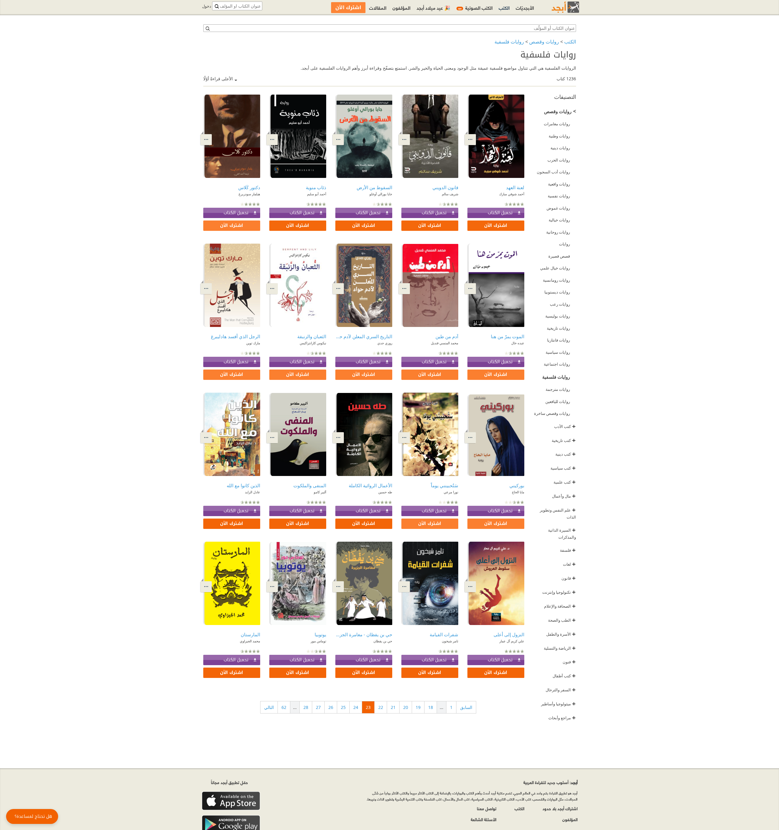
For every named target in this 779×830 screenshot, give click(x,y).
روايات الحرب (558, 160)
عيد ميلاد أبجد (433, 7)
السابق (466, 707)
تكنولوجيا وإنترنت (559, 592)
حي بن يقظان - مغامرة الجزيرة (363, 634)
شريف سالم (450, 194)
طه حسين (385, 492)
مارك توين (253, 343)
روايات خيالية (559, 220)
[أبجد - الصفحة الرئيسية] (557, 7)
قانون (568, 578)
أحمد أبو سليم (316, 194)
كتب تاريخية (564, 440)
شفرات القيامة (444, 634)
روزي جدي (384, 343)
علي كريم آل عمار (511, 641)
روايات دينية (560, 148)
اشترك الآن (495, 225)
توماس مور (318, 641)
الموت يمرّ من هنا (507, 336)
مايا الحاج (518, 492)
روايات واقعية (559, 184)
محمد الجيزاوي (250, 641)
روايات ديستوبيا (557, 292)
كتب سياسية (563, 468)
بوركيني (516, 485)
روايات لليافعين (557, 401)
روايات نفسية (559, 196)
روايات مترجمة (558, 389)
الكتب (570, 41)
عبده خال (517, 343)
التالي (269, 707)
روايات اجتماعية (557, 364)
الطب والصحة (562, 620)
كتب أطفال (564, 676)
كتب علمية (565, 482)
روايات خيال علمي (555, 268)
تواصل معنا (486, 808)
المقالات (377, 7)
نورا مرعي (451, 492)
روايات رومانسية (556, 280)
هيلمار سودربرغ (249, 194)
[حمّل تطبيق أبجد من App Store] (231, 801)
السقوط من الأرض (374, 187)
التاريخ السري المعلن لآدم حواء (363, 336)
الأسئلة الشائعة (483, 819)
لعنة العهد (515, 187)
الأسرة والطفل (561, 634)
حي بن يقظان (382, 641)
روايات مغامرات (557, 124)
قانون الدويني (445, 187)
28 (305, 707)
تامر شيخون (450, 641)
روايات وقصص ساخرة (552, 413)
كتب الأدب (565, 426)
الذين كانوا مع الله (243, 485)
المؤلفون (401, 7)
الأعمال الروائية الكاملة (370, 485)
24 (355, 707)
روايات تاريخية (558, 328)
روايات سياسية (558, 352)
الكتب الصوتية (475, 7)
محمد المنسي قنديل (444, 343)
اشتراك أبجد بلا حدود (560, 808)
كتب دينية (565, 454)
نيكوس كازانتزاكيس (313, 343)
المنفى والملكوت (309, 485)
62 (283, 707)
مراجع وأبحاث (562, 718)
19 (418, 707)
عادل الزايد (252, 492)
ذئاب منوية (316, 187)
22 (380, 707)
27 (318, 707)
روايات (564, 244)
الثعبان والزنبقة (311, 336)
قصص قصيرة (559, 256)
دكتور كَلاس (249, 187)
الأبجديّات (525, 7)
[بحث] (207, 28)
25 (343, 707)
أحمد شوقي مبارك (511, 194)
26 (330, 707)
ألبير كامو (320, 492)
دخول (206, 6)
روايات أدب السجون (553, 172)
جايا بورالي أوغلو (380, 194)
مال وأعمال (564, 496)
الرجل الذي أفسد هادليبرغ (235, 336)
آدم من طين (446, 336)
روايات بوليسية (557, 316)
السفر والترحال (561, 690)
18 (430, 707)
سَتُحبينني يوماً (444, 485)
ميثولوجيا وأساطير (558, 704)
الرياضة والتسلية (560, 648)
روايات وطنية (559, 136)
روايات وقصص (544, 41)
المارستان (250, 634)
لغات (569, 564)
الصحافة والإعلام (560, 606)
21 (393, 707)
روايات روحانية (558, 232)
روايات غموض (558, 208)
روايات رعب (560, 304)
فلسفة (568, 550)
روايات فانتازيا (558, 340)
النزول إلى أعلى (509, 634)
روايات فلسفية (509, 41)
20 (405, 707)
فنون (569, 662)
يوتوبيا (320, 634)
